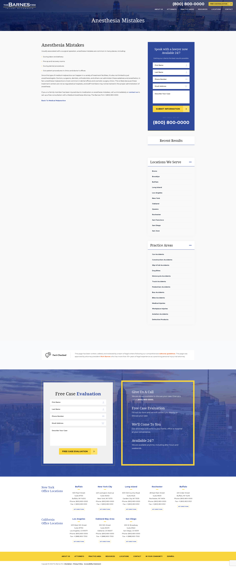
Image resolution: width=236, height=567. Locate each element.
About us (159, 9)
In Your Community (154, 556)
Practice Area (95, 556)
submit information (168, 109)
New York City (105, 487)
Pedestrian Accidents (161, 287)
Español (170, 556)
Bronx (154, 171)
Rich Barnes (106, 356)
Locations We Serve (165, 162)
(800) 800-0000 (188, 3)
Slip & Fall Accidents (160, 265)
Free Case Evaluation (218, 4)
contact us (133, 92)
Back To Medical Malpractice (53, 100)
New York (156, 198)
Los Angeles (157, 193)
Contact (229, 9)
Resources (202, 9)
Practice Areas (187, 9)
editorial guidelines (167, 354)
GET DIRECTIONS (79, 509)
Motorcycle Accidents (161, 276)
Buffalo (155, 182)
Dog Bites (156, 271)
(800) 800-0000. (146, 400)
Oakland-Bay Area (105, 519)
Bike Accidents (158, 298)
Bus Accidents (158, 292)
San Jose (156, 231)
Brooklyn (156, 176)
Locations (216, 9)
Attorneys (172, 9)
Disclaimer (68, 564)
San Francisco (158, 220)
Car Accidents (158, 254)
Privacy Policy (78, 564)
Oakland (155, 204)
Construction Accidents (162, 260)
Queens (155, 209)
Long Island (157, 187)
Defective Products (160, 319)
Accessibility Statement (92, 564)
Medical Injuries (158, 303)
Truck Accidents (159, 281)
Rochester (156, 214)
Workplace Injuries (160, 309)
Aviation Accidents (160, 314)
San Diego (156, 225)
